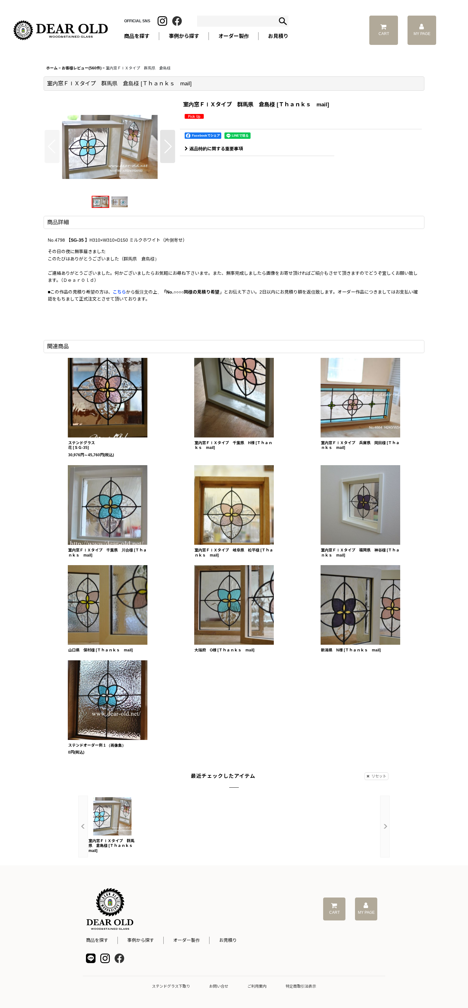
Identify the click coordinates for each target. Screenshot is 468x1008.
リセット (378, 776)
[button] (52, 146)
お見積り (228, 940)
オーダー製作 (233, 36)
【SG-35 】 (77, 240)
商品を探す (97, 940)
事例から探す (140, 940)
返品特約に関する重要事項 (216, 148)
